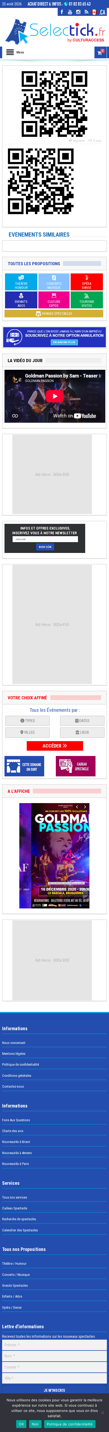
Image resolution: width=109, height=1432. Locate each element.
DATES (84, 720)
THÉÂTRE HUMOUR (21, 286)
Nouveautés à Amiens (17, 1153)
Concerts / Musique (16, 1275)
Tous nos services (14, 1197)
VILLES (29, 732)
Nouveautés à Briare (16, 1142)
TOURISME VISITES (86, 304)
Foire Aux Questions (16, 1120)
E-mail (97, 141)
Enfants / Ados (12, 1296)
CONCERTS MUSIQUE (54, 286)
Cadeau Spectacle (14, 1208)
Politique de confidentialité (20, 1064)
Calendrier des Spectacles (20, 1230)
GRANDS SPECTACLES (56, 314)
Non (35, 1424)
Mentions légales (13, 1054)
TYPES (29, 720)
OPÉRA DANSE (86, 286)
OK (21, 1424)
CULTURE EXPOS (54, 304)
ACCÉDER (52, 746)
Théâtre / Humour (14, 1264)
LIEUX (84, 732)
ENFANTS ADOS (21, 304)
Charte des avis (12, 1131)
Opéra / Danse (11, 1307)
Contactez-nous (13, 1086)
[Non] (102, 1412)
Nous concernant (13, 1043)
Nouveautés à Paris (15, 1164)
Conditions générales (16, 1076)
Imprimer (79, 141)
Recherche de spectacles (19, 1219)
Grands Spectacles (15, 1285)
